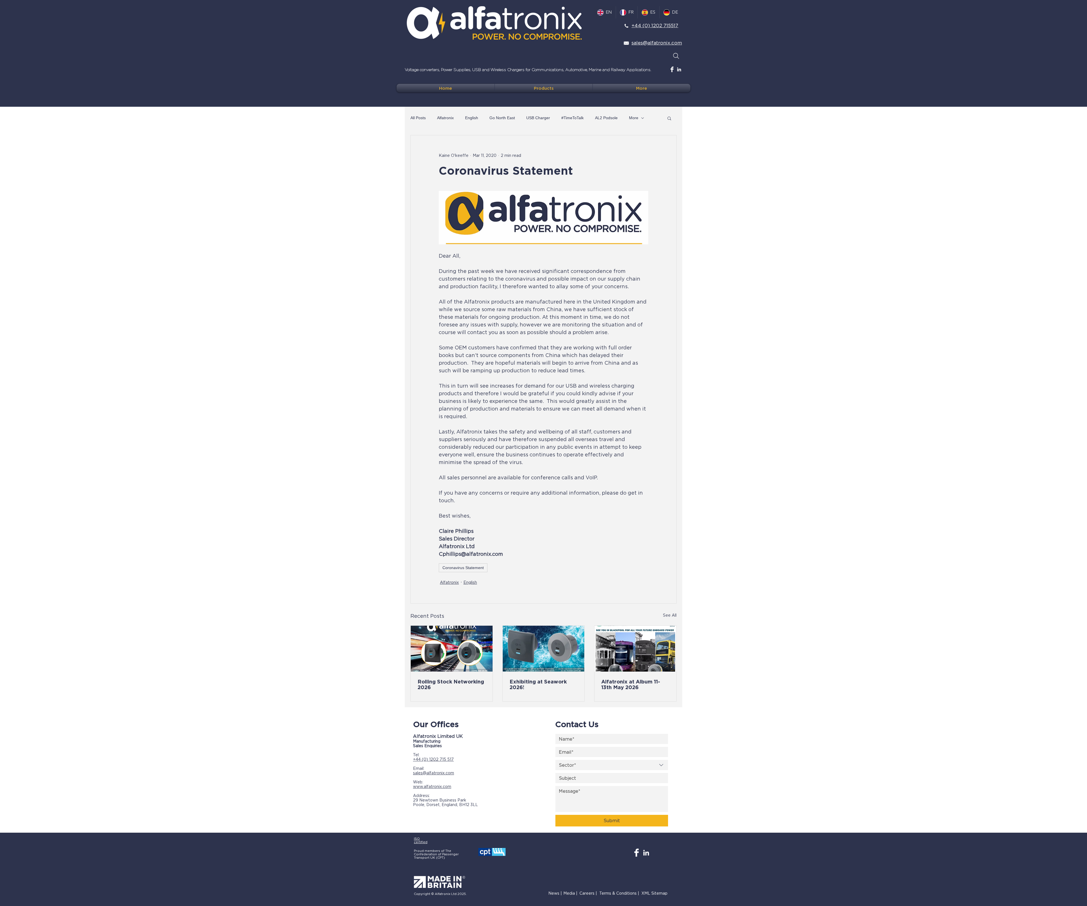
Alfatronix (445, 118)
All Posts (418, 118)
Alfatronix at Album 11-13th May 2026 (630, 684)
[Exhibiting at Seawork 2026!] (544, 649)
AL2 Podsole (606, 118)
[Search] (676, 56)
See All (670, 615)
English (471, 118)
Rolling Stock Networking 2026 (451, 684)
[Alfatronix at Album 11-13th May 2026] (635, 649)
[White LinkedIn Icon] (679, 69)
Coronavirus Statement (463, 567)
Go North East (502, 118)
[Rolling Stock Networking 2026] (452, 649)
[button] (669, 118)
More (633, 118)
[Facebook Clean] (672, 69)
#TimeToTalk (572, 118)
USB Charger (538, 118)
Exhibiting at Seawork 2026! (538, 684)
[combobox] (611, 765)
